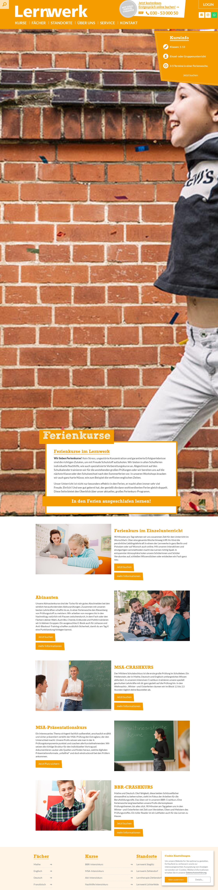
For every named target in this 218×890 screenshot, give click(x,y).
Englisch (38, 871)
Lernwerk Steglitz (145, 864)
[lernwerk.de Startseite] (50, 12)
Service (107, 22)
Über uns (86, 22)
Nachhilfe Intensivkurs (96, 884)
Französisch (40, 884)
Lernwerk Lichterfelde (147, 884)
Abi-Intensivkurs (93, 877)
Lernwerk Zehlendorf (147, 871)
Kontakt (129, 22)
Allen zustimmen (176, 879)
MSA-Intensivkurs (94, 871)
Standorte (61, 22)
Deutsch (38, 877)
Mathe (37, 864)
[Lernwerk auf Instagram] (207, 15)
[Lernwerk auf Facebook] (201, 15)
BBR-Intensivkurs (94, 864)
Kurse (21, 22)
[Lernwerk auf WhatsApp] (214, 15)
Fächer (39, 22)
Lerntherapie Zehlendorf (148, 877)
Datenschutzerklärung (196, 872)
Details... (199, 879)
